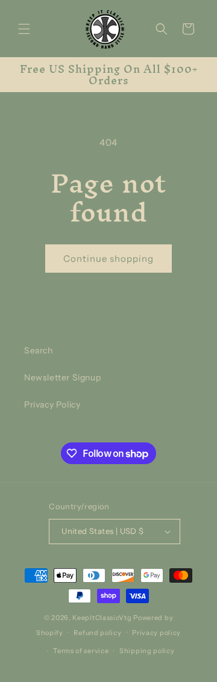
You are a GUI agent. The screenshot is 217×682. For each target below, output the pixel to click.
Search (38, 350)
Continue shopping (108, 258)
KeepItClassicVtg (101, 617)
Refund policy (97, 632)
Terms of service (80, 650)
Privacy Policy (52, 404)
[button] (24, 29)
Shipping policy (147, 650)
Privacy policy (156, 632)
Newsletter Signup (62, 377)
